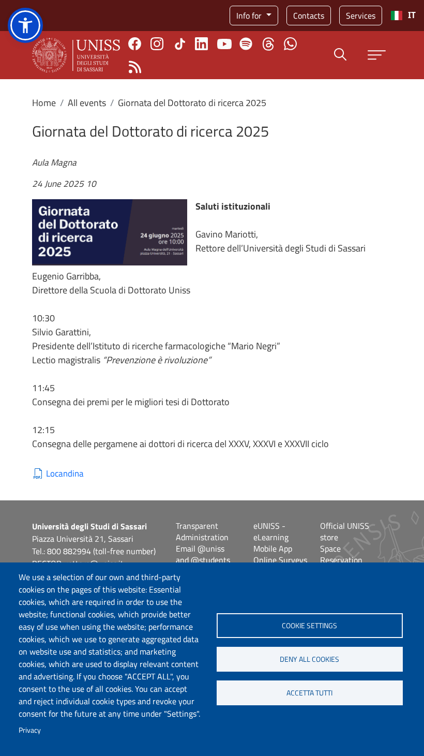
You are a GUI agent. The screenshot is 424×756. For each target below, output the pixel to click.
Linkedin (201, 43)
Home (44, 103)
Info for (250, 15)
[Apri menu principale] (376, 55)
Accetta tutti (309, 693)
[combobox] (403, 15)
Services (360, 15)
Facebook (134, 43)
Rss (134, 67)
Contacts (308, 15)
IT (412, 15)
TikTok (180, 44)
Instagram (156, 43)
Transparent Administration (202, 531)
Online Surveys (280, 560)
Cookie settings (309, 625)
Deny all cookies (309, 659)
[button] (25, 25)
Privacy (30, 730)
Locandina (65, 473)
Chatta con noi (290, 43)
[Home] (76, 55)
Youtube (224, 44)
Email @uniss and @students (203, 554)
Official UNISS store (344, 531)
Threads (268, 44)
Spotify (245, 43)
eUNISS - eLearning (271, 531)
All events (87, 103)
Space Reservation (341, 554)
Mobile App (272, 548)
